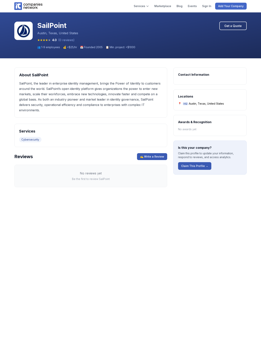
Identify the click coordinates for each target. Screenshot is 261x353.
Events (192, 6)
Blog (179, 6)
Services (139, 6)
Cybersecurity (30, 139)
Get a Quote (233, 26)
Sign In (206, 6)
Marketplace (162, 6)
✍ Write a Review (152, 156)
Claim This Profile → (194, 166)
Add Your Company (231, 6)
